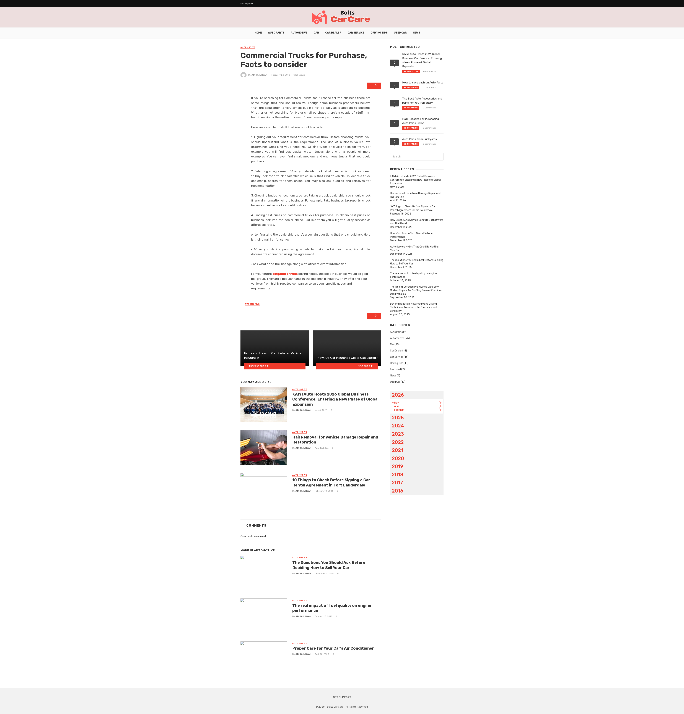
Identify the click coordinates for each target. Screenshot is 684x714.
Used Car (400, 32)
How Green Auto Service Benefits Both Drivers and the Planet (416, 221)
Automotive (299, 32)
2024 (398, 426)
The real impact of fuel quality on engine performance (331, 608)
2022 (398, 442)
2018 (397, 475)
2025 (398, 418)
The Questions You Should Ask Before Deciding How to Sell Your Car (328, 565)
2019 (397, 466)
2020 (398, 458)
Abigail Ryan (259, 75)
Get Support (246, 3)
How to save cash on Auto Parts (422, 82)
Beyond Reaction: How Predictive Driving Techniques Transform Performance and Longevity (413, 307)
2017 (397, 483)
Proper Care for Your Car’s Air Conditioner (333, 648)
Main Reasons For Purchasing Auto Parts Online (420, 121)
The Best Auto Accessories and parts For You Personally (422, 100)
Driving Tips (379, 32)
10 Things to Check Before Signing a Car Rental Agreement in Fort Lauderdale (331, 482)
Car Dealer (333, 32)
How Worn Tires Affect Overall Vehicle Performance (411, 235)
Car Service (356, 32)
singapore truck (285, 274)
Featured (395, 369)
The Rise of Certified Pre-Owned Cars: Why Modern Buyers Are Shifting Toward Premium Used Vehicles (416, 290)
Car (316, 32)
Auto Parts (276, 32)
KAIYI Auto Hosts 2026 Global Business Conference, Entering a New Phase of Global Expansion (335, 399)
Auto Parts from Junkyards (419, 139)
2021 (397, 450)
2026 (398, 395)
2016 (397, 491)
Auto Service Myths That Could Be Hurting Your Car (414, 248)
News (416, 32)
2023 (398, 434)
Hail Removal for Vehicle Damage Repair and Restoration (335, 439)
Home (258, 32)
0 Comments (429, 71)
